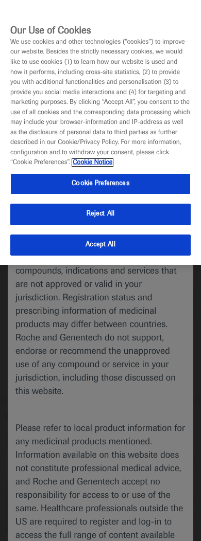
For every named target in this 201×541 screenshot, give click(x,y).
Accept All (100, 245)
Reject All (100, 214)
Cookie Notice (92, 162)
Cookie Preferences (100, 184)
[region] (100, 132)
